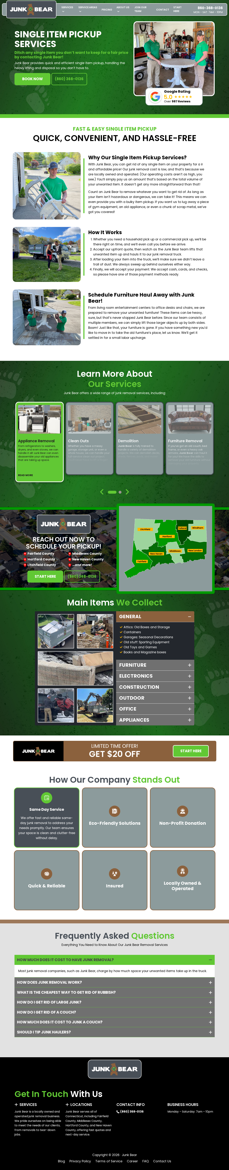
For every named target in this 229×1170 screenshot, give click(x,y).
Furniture (132, 665)
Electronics (136, 676)
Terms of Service (108, 1161)
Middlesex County (87, 553)
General (130, 616)
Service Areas (87, 7)
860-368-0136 (210, 8)
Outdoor (131, 698)
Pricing (107, 9)
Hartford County (41, 559)
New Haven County (88, 559)
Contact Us (162, 1161)
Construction (139, 687)
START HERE (177, 9)
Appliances (134, 720)
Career (132, 1161)
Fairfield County (41, 553)
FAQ (145, 1161)
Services (67, 7)
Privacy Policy (80, 1161)
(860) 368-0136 (69, 78)
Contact (162, 9)
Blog (61, 1161)
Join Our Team (140, 9)
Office (127, 709)
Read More (25, 475)
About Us (122, 7)
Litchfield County (42, 565)
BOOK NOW (32, 78)
